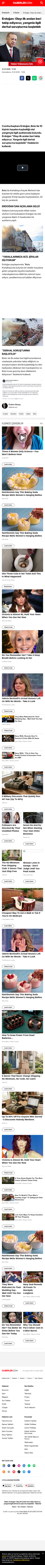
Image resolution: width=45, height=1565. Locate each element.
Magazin (5, 1397)
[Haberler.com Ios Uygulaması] (7, 1485)
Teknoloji (27, 1393)
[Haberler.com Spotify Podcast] (34, 1466)
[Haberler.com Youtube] (14, 1472)
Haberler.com (7, 1417)
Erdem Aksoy (15, 404)
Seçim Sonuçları (8, 1428)
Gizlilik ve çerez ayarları (11, 1511)
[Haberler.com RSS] (4, 1472)
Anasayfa (5, 13)
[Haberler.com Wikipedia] (9, 1472)
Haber (14, 1507)
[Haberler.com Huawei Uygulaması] (30, 1485)
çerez (4, 1556)
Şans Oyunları (7, 1431)
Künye (29, 1378)
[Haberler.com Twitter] (14, 1466)
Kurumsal (28, 1417)
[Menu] (3, 2)
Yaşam (28, 414)
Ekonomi (5, 1390)
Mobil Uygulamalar (31, 1446)
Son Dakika (6, 1400)
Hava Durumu (7, 1421)
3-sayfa (5, 414)
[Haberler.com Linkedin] (24, 1466)
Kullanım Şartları (30, 1421)
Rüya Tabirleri (7, 1435)
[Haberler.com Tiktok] (19, 1472)
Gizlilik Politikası (30, 1424)
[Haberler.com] (10, 1371)
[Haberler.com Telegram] (24, 1472)
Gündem (13, 414)
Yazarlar (27, 1404)
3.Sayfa (16, 13)
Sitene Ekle (28, 1453)
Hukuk (21, 414)
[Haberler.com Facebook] (9, 1466)
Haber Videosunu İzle (22, 64)
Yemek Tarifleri (7, 1438)
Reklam (14, 1378)
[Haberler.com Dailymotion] (29, 1472)
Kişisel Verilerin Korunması (30, 1432)
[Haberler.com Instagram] (19, 1466)
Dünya (4, 1411)
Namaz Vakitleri (7, 1424)
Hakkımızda (5, 1378)
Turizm (27, 1400)
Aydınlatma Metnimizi (21, 1560)
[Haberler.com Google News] (4, 1466)
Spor (4, 1393)
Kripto (4, 1404)
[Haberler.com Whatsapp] (29, 1466)
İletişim (22, 1378)
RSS (26, 1449)
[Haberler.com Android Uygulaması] (18, 1485)
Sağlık (26, 1390)
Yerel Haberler (29, 1407)
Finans (26, 1397)
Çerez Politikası (30, 1428)
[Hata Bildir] (23, 1511)
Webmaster (28, 1442)
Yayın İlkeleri (39, 1378)
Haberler (5, 1386)
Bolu (34, 414)
